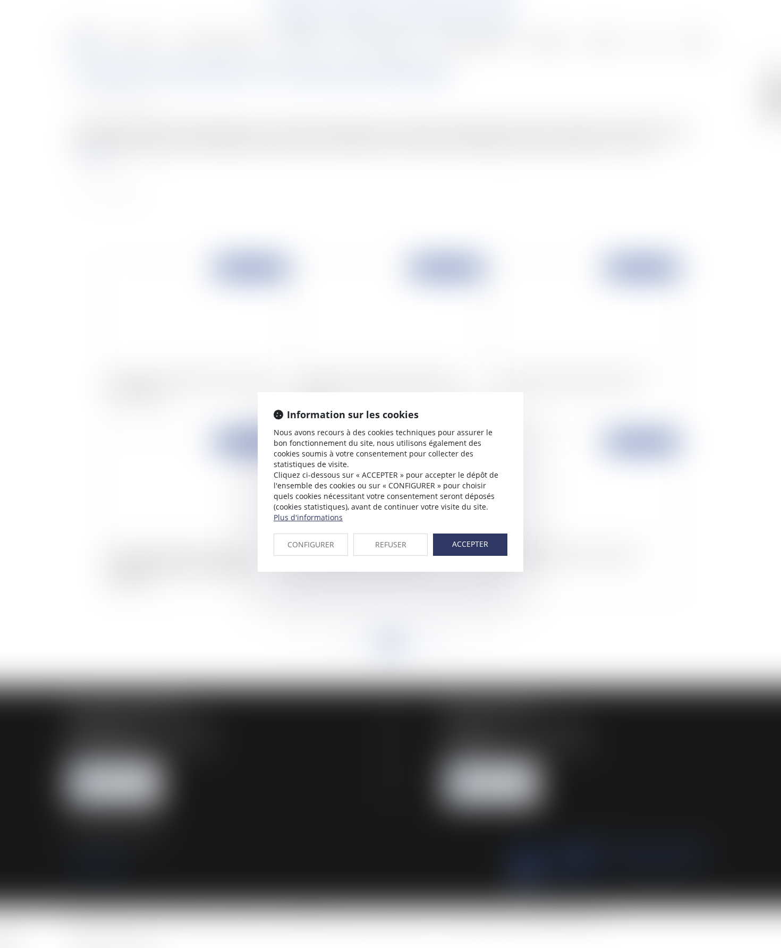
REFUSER (390, 544)
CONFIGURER (310, 544)
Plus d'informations (308, 517)
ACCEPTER (470, 544)
